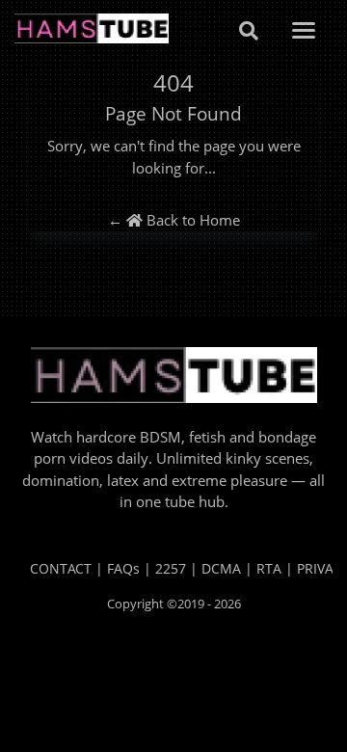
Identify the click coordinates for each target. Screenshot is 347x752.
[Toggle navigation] (304, 30)
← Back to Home (174, 219)
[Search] (249, 30)
